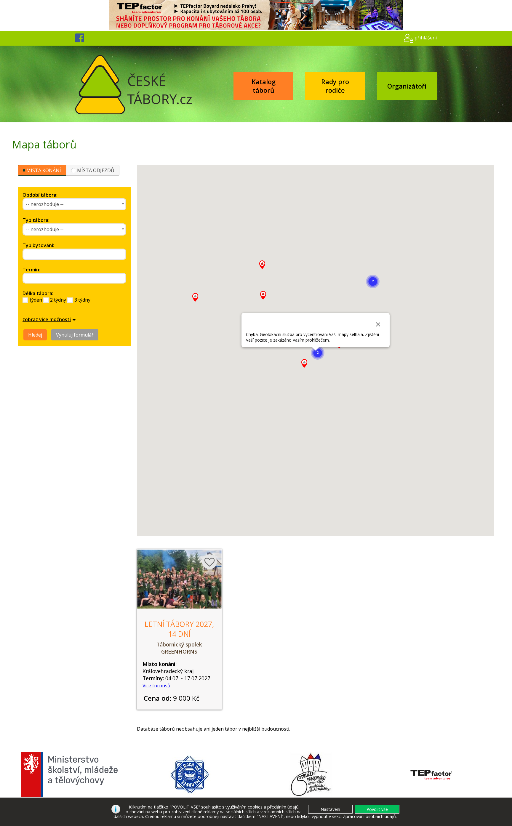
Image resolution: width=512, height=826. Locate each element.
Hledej (35, 335)
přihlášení (426, 37)
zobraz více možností (47, 319)
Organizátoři (406, 86)
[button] (372, 281)
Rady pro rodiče (335, 86)
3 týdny (82, 300)
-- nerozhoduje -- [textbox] (45, 204)
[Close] (378, 324)
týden (36, 300)
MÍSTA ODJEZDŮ (95, 170)
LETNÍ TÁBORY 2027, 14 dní (179, 629)
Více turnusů (156, 685)
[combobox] (74, 204)
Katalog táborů (264, 86)
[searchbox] (51, 254)
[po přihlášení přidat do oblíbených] (209, 561)
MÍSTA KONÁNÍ (43, 170)
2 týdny (58, 300)
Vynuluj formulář (75, 335)
